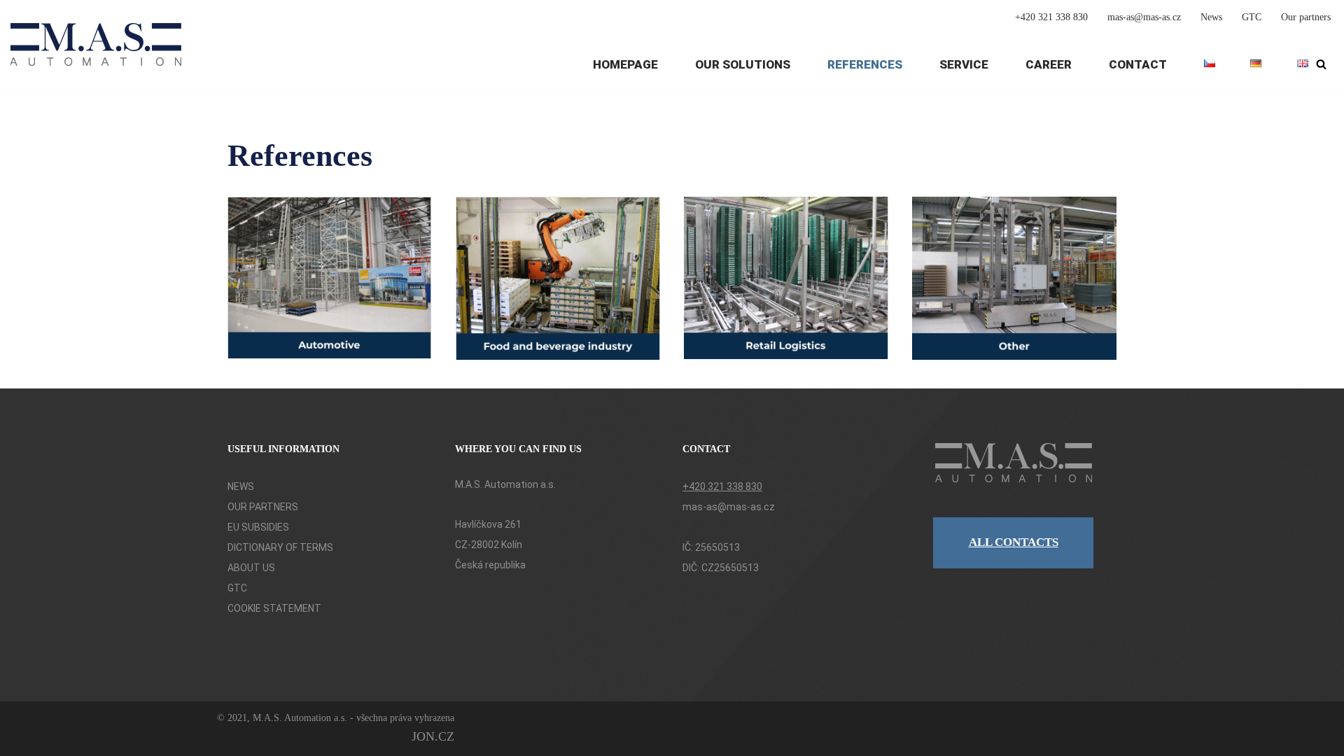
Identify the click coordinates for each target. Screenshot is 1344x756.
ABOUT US (251, 567)
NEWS (240, 486)
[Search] (1321, 64)
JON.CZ (433, 736)
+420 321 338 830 (1051, 17)
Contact (1138, 64)
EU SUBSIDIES (258, 527)
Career (1049, 64)
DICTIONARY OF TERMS (280, 547)
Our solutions (742, 64)
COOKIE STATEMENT (274, 608)
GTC (1251, 17)
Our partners (1306, 17)
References (864, 64)
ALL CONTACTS (1013, 542)
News (1211, 17)
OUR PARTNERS (262, 506)
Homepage (625, 64)
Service (963, 64)
